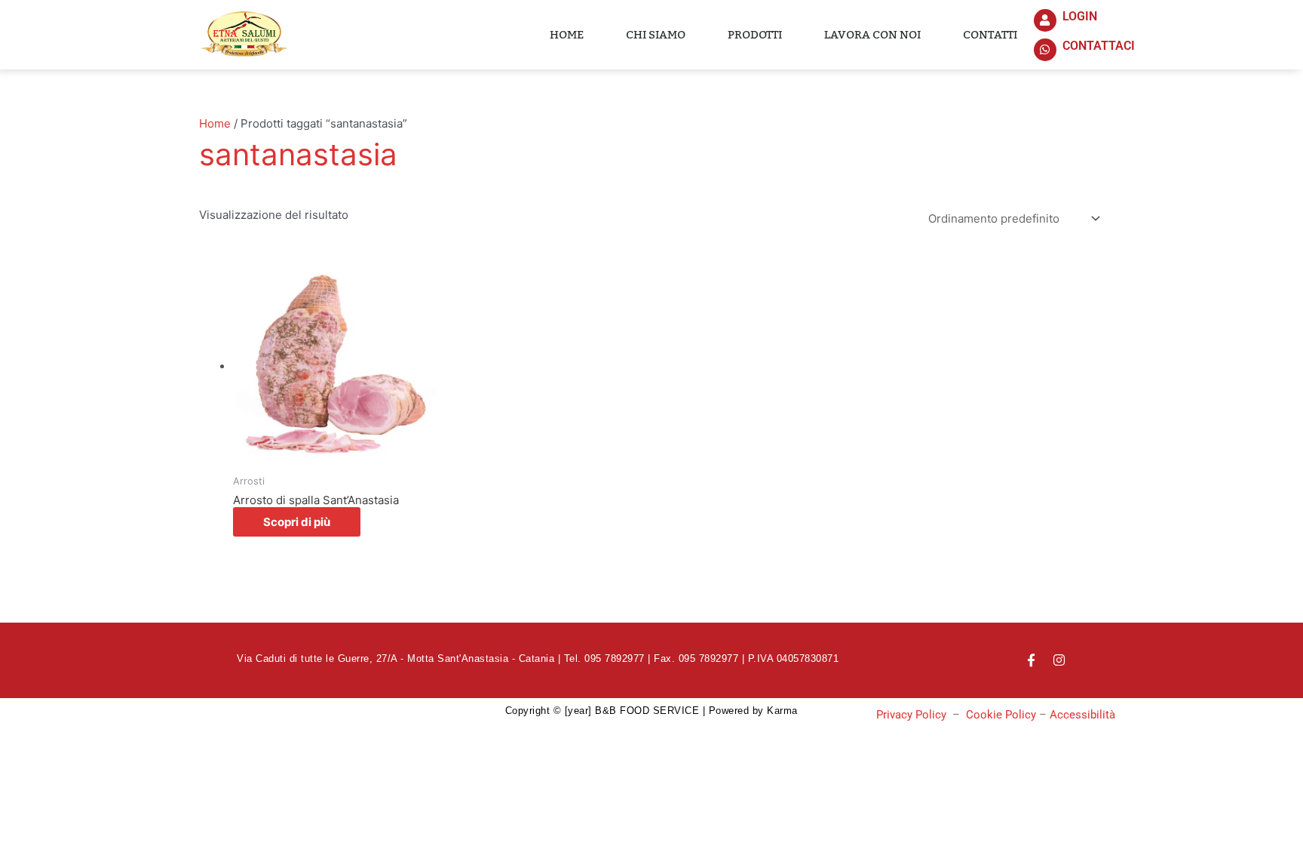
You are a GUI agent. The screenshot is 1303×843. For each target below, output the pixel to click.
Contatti (990, 34)
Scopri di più (296, 522)
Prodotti (755, 34)
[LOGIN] (1045, 20)
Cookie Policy (1001, 714)
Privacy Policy (911, 714)
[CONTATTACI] (1045, 49)
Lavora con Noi (872, 34)
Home (567, 34)
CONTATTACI (1098, 45)
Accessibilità (1082, 714)
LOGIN (1079, 16)
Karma (782, 710)
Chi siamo (655, 34)
